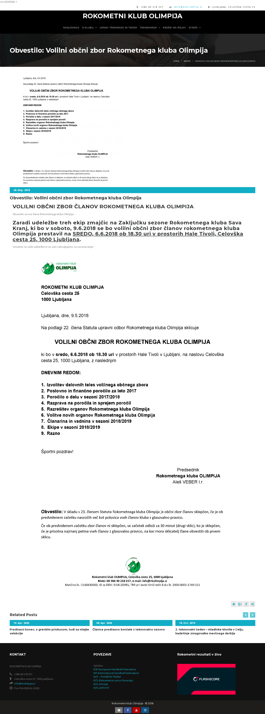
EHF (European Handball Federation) (115, 669)
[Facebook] (246, 604)
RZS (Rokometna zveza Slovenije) (113, 680)
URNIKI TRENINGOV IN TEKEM (118, 27)
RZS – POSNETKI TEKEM (107, 676)
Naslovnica (71, 27)
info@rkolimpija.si (188, 7)
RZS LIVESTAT (101, 688)
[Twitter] (233, 604)
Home (176, 61)
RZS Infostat (101, 684)
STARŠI (193, 27)
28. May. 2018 (22, 190)
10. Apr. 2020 (21, 623)
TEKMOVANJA (149, 27)
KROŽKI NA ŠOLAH (174, 27)
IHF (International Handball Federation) (116, 673)
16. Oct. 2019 (187, 623)
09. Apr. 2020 (104, 623)
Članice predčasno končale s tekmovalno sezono (129, 629)
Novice (187, 61)
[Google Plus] (240, 604)
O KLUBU (88, 27)
